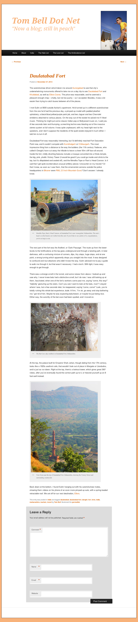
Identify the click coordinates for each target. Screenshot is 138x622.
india (98, 499)
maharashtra (35, 502)
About (23, 53)
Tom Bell (57, 502)
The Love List (58, 53)
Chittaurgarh (84, 144)
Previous (16, 61)
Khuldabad (34, 94)
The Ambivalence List (76, 53)
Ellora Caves (55, 94)
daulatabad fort (75, 499)
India (32, 53)
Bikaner (47, 170)
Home (15, 53)
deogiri (84, 499)
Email (36, 580)
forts (93, 499)
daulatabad (65, 499)
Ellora (76, 493)
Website (35, 593)
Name (36, 567)
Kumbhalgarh (70, 144)
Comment (36, 529)
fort (89, 499)
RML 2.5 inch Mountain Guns (69, 170)
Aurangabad (77, 87)
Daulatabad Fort (95, 91)
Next (123, 61)
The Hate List (43, 53)
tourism (43, 502)
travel (49, 502)
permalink (76, 502)
